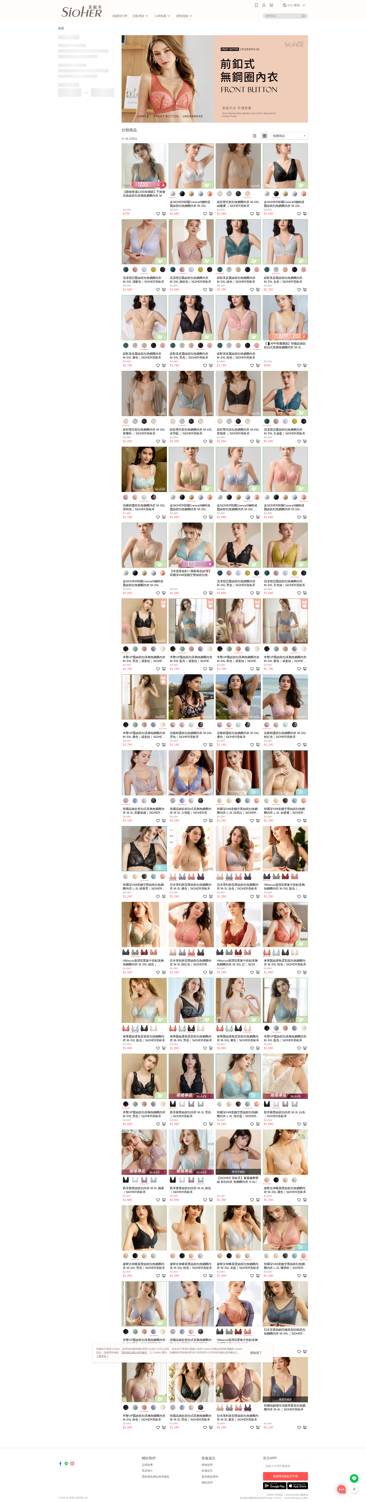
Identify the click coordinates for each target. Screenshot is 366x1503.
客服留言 (207, 1470)
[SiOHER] (81, 11)
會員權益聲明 (210, 1476)
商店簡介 (147, 1470)
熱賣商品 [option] (279, 136)
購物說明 (207, 1464)
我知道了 (256, 1352)
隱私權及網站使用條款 (155, 1476)
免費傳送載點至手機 (285, 1476)
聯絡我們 (207, 1482)
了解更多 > (102, 1356)
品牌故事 (147, 1464)
